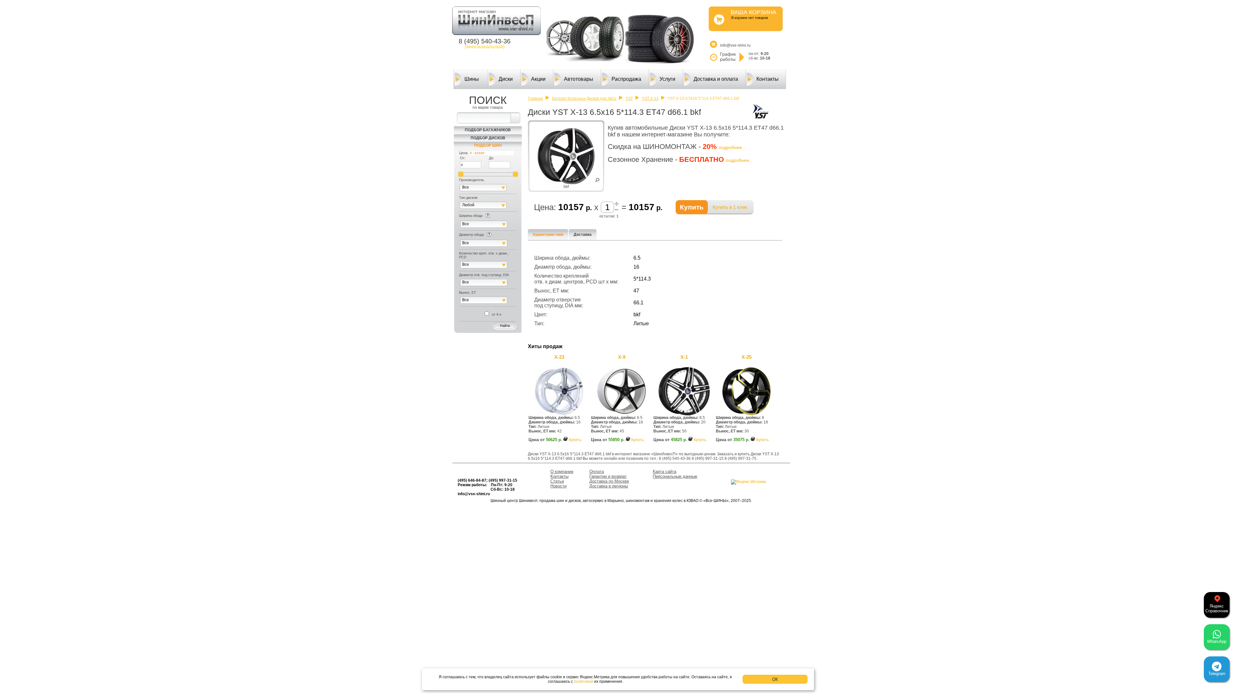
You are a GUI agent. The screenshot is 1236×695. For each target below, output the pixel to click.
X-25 (747, 357)
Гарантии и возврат (608, 476)
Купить (575, 440)
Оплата (596, 471)
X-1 (684, 357)
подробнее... (732, 147)
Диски (506, 79)
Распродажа (626, 79)
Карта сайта (664, 471)
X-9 (621, 357)
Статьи (557, 481)
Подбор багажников (488, 130)
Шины (471, 79)
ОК (775, 679)
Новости (558, 486)
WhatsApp (1216, 641)
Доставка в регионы (608, 486)
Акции (538, 79)
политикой (583, 681)
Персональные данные (675, 476)
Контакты (767, 79)
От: (462, 158)
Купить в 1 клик (730, 207)
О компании (561, 471)
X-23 (559, 357)
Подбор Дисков (488, 138)
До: (491, 158)
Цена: (463, 153)
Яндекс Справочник (1216, 608)
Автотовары (578, 79)
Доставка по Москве (609, 481)
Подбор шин (488, 145)
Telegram (1216, 673)
